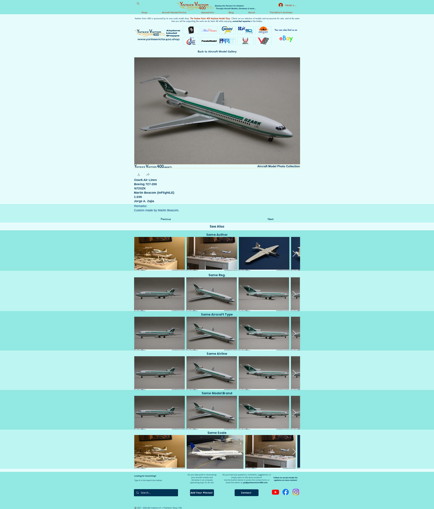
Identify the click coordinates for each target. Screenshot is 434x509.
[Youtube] (275, 492)
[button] (139, 174)
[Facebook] (285, 492)
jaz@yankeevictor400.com (255, 482)
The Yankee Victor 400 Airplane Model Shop (210, 18)
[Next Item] (294, 254)
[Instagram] (296, 492)
